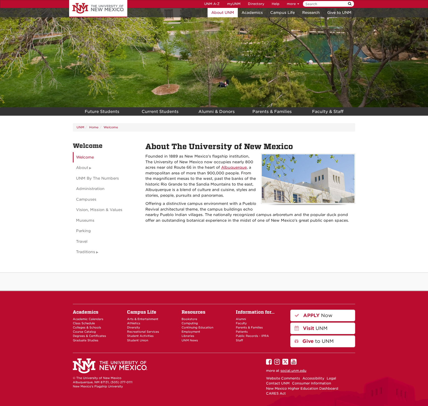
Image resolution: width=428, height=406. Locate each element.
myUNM (234, 4)
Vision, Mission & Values (99, 210)
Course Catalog (84, 331)
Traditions (85, 252)
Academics (252, 12)
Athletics (133, 323)
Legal (331, 378)
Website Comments (283, 378)
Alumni (241, 319)
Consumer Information (311, 383)
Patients (242, 331)
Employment (191, 331)
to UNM (317, 341)
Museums (85, 220)
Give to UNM (339, 12)
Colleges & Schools (87, 327)
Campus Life (282, 12)
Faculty (241, 323)
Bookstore (189, 319)
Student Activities (140, 336)
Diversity (133, 327)
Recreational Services (143, 331)
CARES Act (276, 393)
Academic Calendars (88, 319)
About (82, 167)
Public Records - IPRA (252, 336)
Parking (83, 231)
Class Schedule (84, 323)
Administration (90, 189)
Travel (81, 241)
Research (311, 12)
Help (275, 4)
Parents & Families (272, 111)
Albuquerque (234, 167)
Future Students (102, 111)
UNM (80, 127)
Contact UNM (278, 383)
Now (317, 315)
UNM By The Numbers (97, 178)
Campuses (86, 199)
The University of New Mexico (98, 8)
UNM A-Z (212, 4)
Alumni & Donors (216, 111)
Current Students (160, 111)
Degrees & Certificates (89, 336)
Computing (190, 323)
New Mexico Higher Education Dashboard (302, 388)
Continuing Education (197, 327)
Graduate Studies (85, 340)
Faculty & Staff (328, 111)
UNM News (190, 340)
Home (94, 127)
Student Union (137, 340)
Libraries (188, 336)
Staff (239, 340)
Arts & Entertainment (142, 319)
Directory (256, 4)
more (292, 4)
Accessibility (313, 378)
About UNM (222, 12)
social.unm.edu (293, 371)
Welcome (111, 127)
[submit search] (349, 4)
